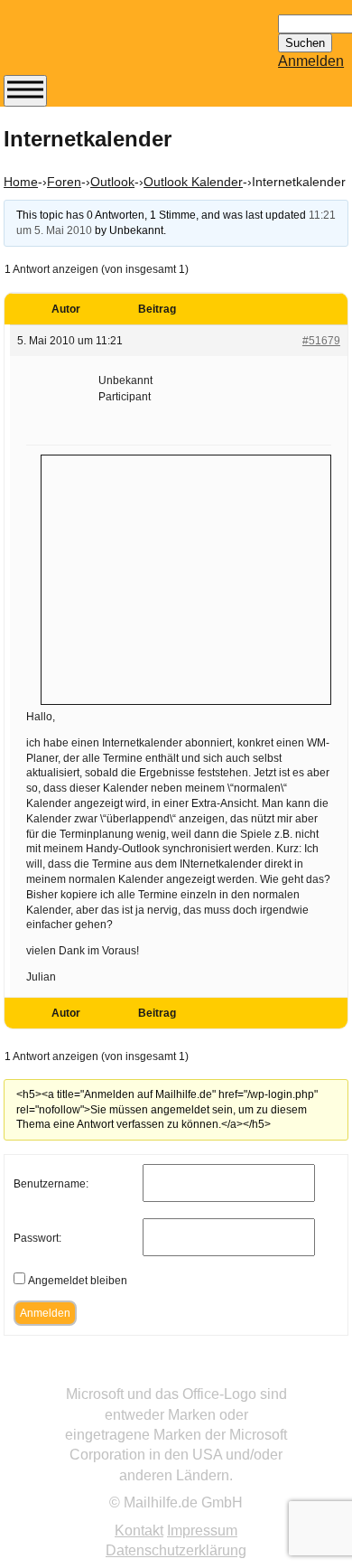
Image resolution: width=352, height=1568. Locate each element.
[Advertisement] (186, 577)
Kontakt (139, 1530)
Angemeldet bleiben (77, 1280)
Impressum (202, 1530)
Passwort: (37, 1238)
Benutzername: (51, 1184)
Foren (64, 181)
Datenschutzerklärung (176, 1550)
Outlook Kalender (193, 181)
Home (21, 181)
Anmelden (311, 61)
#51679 (321, 340)
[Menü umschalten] (25, 91)
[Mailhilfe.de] (103, 46)
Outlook (112, 181)
